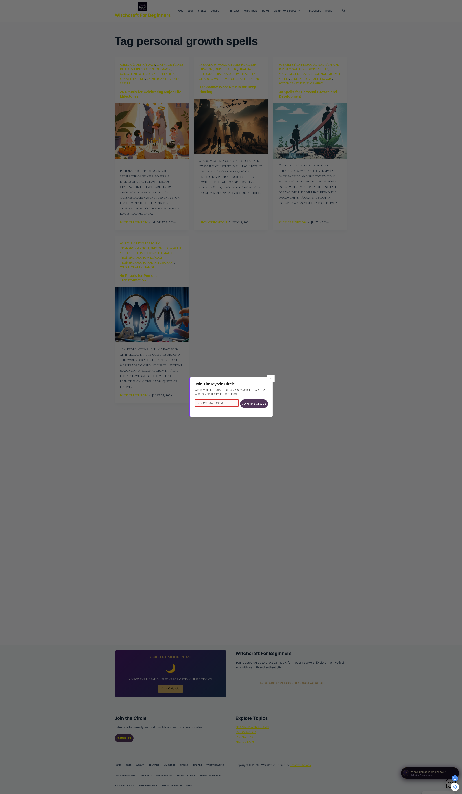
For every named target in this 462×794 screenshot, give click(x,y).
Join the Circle (254, 403)
